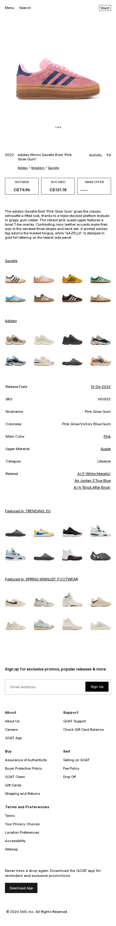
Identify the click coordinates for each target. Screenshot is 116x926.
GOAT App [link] (13, 738)
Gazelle (53, 167)
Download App (21, 888)
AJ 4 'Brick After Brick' (92, 488)
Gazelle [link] (11, 261)
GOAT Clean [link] (15, 777)
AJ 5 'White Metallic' (94, 474)
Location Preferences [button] (22, 832)
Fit (109, 155)
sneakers (38, 167)
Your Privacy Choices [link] (22, 824)
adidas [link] (11, 321)
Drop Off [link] (69, 777)
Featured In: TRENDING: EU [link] (28, 511)
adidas (23, 167)
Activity (95, 155)
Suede (106, 449)
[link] (15, 279)
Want (105, 8)
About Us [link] (12, 721)
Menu (9, 8)
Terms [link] (10, 816)
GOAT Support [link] (74, 721)
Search (25, 8)
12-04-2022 (101, 387)
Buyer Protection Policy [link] (23, 768)
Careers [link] (11, 729)
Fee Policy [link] (71, 768)
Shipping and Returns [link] (22, 793)
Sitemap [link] (11, 849)
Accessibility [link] (15, 841)
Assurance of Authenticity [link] (26, 760)
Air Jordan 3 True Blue (93, 481)
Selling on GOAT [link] (76, 760)
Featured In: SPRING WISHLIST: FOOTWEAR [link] (41, 579)
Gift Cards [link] (13, 785)
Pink (107, 437)
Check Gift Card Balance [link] (83, 729)
